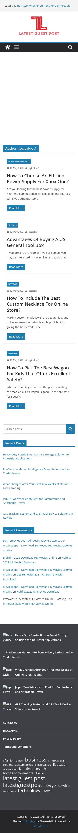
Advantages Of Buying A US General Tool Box (36, 242)
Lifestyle (50, 786)
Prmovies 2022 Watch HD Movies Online (28, 603)
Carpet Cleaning (56, 760)
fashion (26, 768)
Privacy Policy (12, 738)
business (35, 759)
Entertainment (10, 769)
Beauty (19, 760)
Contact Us (10, 722)
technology (29, 790)
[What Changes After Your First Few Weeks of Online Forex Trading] (7, 672)
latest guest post (24, 778)
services (64, 785)
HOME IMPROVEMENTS (18, 161)
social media (9, 791)
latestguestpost (22, 785)
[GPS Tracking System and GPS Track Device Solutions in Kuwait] (7, 706)
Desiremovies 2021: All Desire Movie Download (32, 540)
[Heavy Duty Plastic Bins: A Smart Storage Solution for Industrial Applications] (7, 637)
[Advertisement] (39, 104)
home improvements (18, 773)
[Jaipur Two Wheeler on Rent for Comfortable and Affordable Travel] (7, 689)
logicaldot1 (34, 168)
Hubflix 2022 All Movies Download (38, 591)
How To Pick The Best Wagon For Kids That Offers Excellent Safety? (38, 373)
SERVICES (12, 225)
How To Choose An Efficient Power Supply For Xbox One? (38, 178)
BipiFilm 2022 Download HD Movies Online (30, 557)
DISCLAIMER (11, 731)
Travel (47, 791)
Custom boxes (24, 764)
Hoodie (39, 773)
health (40, 768)
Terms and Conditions (17, 746)
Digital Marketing (42, 765)
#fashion (8, 760)
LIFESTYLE (12, 284)
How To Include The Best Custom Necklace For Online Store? (37, 304)
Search (70, 429)
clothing (8, 764)
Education (60, 764)
